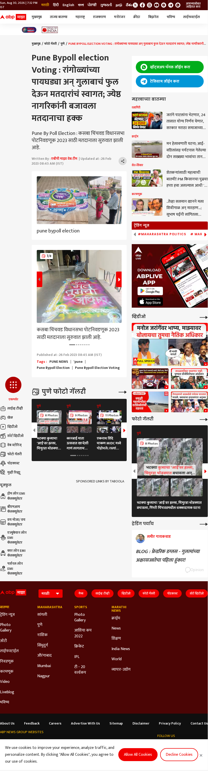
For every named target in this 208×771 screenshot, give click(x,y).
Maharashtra (48, 607)
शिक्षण (116, 638)
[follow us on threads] (149, 5)
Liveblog (7, 692)
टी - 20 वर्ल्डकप (80, 670)
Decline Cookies (179, 754)
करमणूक (6, 671)
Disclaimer (141, 723)
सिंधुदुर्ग (42, 645)
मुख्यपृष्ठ (37, 17)
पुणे (63, 43)
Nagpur (43, 676)
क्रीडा (136, 17)
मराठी (45, 5)
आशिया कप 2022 (83, 633)
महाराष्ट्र (80, 17)
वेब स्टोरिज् (14, 445)
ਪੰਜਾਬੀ (92, 5)
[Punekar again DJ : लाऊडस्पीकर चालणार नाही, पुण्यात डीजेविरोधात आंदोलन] (189, 378)
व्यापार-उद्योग (120, 669)
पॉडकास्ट (13, 463)
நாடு (119, 5)
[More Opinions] (204, 524)
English (68, 5)
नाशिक (42, 635)
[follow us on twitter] (135, 5)
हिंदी (56, 5)
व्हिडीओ (12, 427)
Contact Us (199, 723)
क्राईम (115, 618)
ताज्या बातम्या (58, 17)
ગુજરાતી (106, 5)
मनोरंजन (119, 17)
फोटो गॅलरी (14, 454)
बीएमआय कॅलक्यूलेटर (14, 509)
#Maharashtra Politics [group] (162, 234)
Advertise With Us (85, 723)
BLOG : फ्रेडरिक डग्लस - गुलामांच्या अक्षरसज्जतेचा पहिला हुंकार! (167, 555)
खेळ (10, 417)
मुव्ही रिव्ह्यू (13, 472)
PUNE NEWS (58, 362)
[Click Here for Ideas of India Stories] (50, 30)
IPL (77, 657)
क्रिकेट (79, 646)
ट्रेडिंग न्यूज (7, 615)
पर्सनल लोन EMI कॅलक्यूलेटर (15, 568)
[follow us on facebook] (142, 5)
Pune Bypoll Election (53, 368)
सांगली (42, 615)
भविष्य (171, 17)
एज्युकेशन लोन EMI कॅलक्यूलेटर (17, 537)
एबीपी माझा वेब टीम (64, 159)
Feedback (32, 723)
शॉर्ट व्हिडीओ (15, 436)
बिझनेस (153, 17)
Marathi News (118, 608)
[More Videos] (204, 317)
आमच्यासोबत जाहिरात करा (193, 5)
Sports (80, 607)
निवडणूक (7, 661)
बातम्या (4, 607)
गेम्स (81, 593)
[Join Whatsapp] (178, 5)
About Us (7, 723)
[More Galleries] (123, 392)
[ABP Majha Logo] (13, 17)
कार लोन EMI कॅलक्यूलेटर (16, 553)
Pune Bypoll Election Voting (97, 368)
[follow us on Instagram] (164, 5)
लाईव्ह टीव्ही (15, 408)
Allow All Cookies (138, 754)
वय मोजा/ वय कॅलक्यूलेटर (16, 522)
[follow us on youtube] (157, 5)
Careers (55, 723)
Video (5, 682)
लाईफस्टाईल (191, 17)
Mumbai (44, 666)
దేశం (129, 5)
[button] (13, 389)
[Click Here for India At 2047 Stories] (29, 30)
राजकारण (99, 17)
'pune (78, 362)
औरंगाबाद (44, 655)
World (116, 659)
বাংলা (81, 5)
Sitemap (116, 723)
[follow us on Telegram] (171, 5)
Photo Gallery (5, 628)
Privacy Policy (170, 723)
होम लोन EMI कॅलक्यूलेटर (16, 496)
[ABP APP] (150, 291)
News (116, 628)
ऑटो (3, 641)
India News (120, 649)
